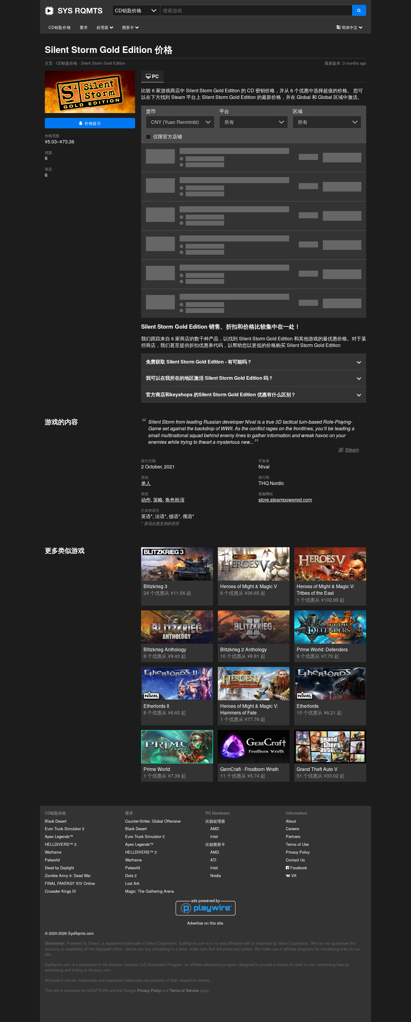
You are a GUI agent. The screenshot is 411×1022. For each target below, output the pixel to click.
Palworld (52, 860)
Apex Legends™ (59, 836)
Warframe (53, 852)
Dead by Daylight (59, 867)
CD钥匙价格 (59, 27)
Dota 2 (131, 875)
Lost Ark (132, 883)
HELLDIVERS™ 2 (60, 844)
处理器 (103, 27)
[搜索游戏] (359, 10)
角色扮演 (174, 499)
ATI (213, 860)
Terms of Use (297, 844)
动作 (146, 499)
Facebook (298, 867)
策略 (158, 499)
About (291, 821)
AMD (214, 828)
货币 (151, 111)
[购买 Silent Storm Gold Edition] (253, 157)
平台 (224, 111)
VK (293, 875)
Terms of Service (184, 990)
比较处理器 (215, 821)
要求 (84, 27)
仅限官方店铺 (167, 136)
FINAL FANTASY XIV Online (70, 883)
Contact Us (295, 860)
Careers (292, 828)
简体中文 (350, 27)
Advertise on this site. (205, 923)
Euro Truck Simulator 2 (64, 828)
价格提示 (92, 123)
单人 (146, 483)
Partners (293, 836)
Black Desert (55, 821)
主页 (74, 11)
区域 (297, 111)
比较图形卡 (215, 844)
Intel (214, 836)
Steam (352, 449)
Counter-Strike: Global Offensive (153, 821)
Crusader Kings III (60, 891)
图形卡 (128, 27)
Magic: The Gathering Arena (149, 891)
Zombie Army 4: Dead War (68, 875)
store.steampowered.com (285, 499)
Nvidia (215, 875)
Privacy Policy (298, 852)
